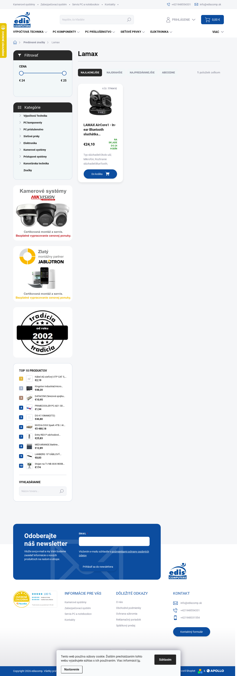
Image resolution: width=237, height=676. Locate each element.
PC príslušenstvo (33, 129)
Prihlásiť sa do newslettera (98, 566)
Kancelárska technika (36, 163)
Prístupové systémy (35, 156)
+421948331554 (190, 617)
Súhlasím (165, 659)
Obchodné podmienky (128, 607)
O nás (119, 602)
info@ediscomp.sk (191, 602)
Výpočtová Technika (35, 115)
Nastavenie (71, 669)
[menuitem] (30, 31)
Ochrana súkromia (126, 613)
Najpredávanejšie (142, 72)
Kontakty (110, 4)
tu (138, 660)
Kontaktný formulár (191, 631)
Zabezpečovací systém (54, 4)
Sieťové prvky (31, 136)
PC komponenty (33, 122)
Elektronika (30, 143)
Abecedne (168, 72)
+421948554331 (190, 610)
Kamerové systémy (24, 4)
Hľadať (129, 19)
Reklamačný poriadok (128, 619)
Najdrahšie (114, 72)
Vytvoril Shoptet (186, 670)
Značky (28, 170)
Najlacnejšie (90, 72)
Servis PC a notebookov (85, 4)
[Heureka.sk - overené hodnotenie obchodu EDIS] (35, 599)
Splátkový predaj (125, 625)
